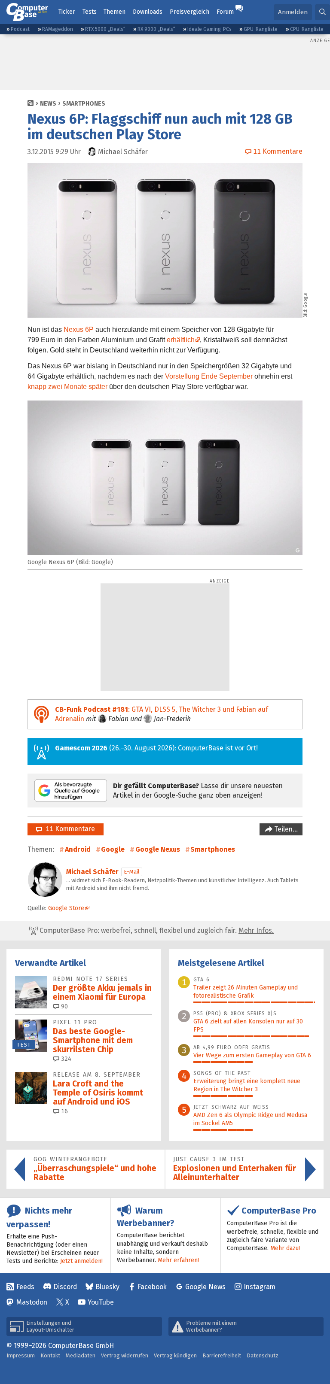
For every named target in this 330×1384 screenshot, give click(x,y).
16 (63, 1111)
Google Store (66, 908)
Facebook (152, 1287)
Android (78, 849)
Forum (225, 11)
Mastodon (31, 1302)
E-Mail (132, 871)
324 (65, 1058)
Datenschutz (262, 1355)
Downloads (147, 11)
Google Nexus (157, 849)
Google (113, 849)
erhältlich (181, 339)
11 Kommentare (68, 829)
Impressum (20, 1355)
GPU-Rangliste (261, 29)
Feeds (25, 1287)
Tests (89, 11)
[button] (322, 12)
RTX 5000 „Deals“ (105, 29)
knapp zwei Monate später (67, 386)
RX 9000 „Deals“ (156, 29)
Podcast (20, 29)
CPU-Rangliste (307, 29)
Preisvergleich (189, 11)
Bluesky (107, 1287)
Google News (205, 1287)
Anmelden (293, 12)
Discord (65, 1287)
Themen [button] (114, 11)
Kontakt (50, 1355)
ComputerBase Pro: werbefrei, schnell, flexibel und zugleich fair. (156, 930)
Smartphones (83, 103)
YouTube (101, 1302)
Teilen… (285, 829)
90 (63, 1006)
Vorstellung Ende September (209, 376)
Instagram (259, 1287)
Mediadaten (80, 1355)
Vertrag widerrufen (124, 1355)
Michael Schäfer (92, 872)
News (48, 103)
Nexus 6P (79, 329)
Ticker (66, 11)
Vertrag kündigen (175, 1355)
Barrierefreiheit (221, 1355)
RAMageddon (57, 29)
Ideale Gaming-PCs (209, 29)
